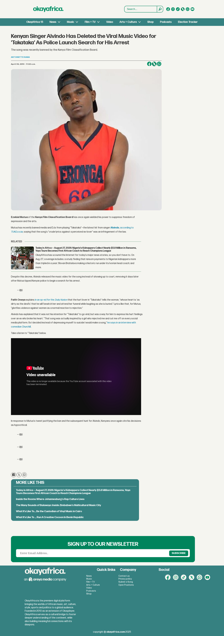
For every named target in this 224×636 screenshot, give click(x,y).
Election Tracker (188, 22)
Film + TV (90, 22)
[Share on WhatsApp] (159, 64)
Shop (150, 22)
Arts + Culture (128, 22)
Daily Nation (61, 299)
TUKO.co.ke (17, 231)
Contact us (124, 576)
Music (70, 22)
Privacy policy (125, 579)
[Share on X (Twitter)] (154, 64)
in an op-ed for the (44, 299)
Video (109, 22)
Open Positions (126, 585)
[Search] (160, 9)
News (53, 22)
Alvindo (114, 227)
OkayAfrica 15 (34, 22)
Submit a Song (125, 582)
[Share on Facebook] (149, 64)
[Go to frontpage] (48, 9)
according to (127, 227)
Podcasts (166, 22)
